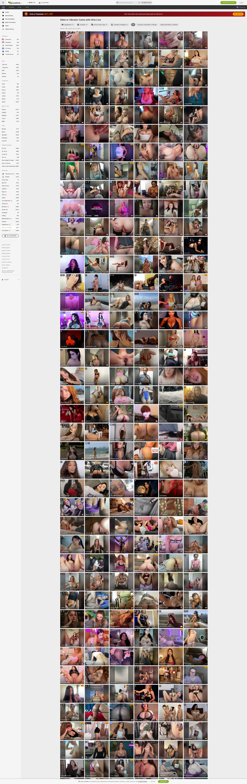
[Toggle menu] (3, 2)
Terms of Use (5, 259)
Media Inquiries (6, 253)
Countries (82, 24)
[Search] (139, 2)
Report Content (6, 250)
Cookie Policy (142, 781)
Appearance (67, 24)
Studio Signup (6, 265)
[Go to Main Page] (15, 2)
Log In (241, 2)
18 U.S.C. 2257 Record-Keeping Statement (8, 271)
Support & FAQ (6, 244)
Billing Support (6, 247)
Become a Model (6, 262)
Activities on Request (120, 24)
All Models (5, 268)
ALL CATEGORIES (11, 235)
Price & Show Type (99, 24)
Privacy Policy (6, 256)
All (133, 24)
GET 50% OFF (238, 14)
